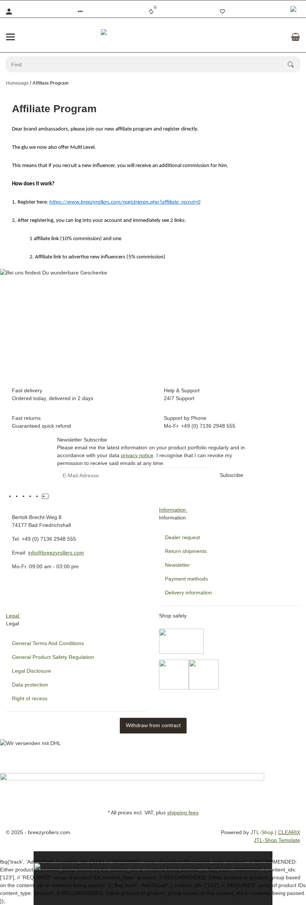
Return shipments (186, 551)
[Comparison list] (151, 11)
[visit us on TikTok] (45, 496)
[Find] (294, 64)
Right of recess (29, 698)
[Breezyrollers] (153, 37)
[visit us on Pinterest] (31, 496)
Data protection (30, 685)
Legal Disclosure (31, 671)
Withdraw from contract (153, 725)
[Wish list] (222, 11)
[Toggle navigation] (10, 36)
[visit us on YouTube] (25, 496)
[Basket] (295, 36)
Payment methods (186, 579)
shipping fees (183, 813)
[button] (80, 11)
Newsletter (177, 565)
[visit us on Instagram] (38, 496)
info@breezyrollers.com (56, 553)
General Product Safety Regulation (53, 657)
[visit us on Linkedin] (52, 496)
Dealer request (182, 537)
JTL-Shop (262, 832)
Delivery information (188, 593)
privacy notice (137, 455)
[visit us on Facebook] (18, 496)
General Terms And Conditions (48, 643)
